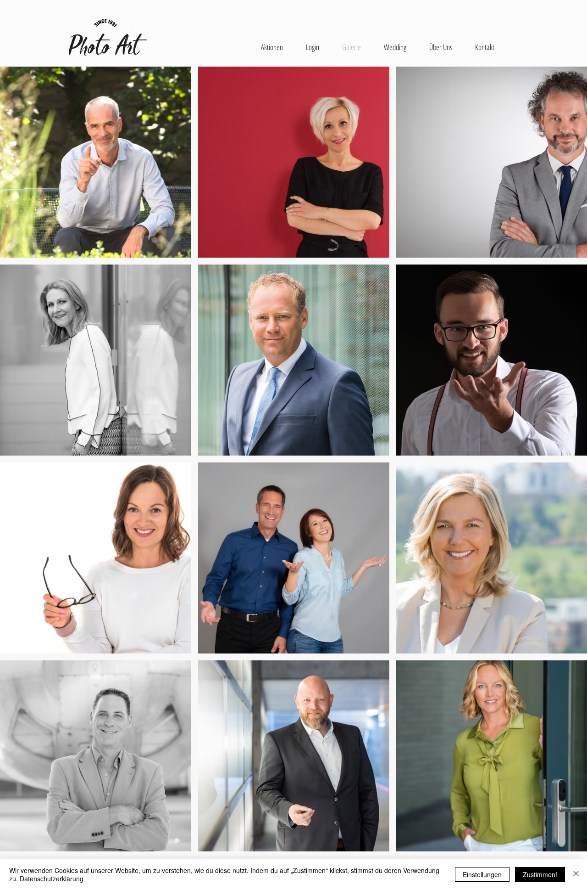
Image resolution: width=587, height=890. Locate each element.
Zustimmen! (540, 874)
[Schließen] (575, 874)
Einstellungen (482, 874)
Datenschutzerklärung (51, 878)
